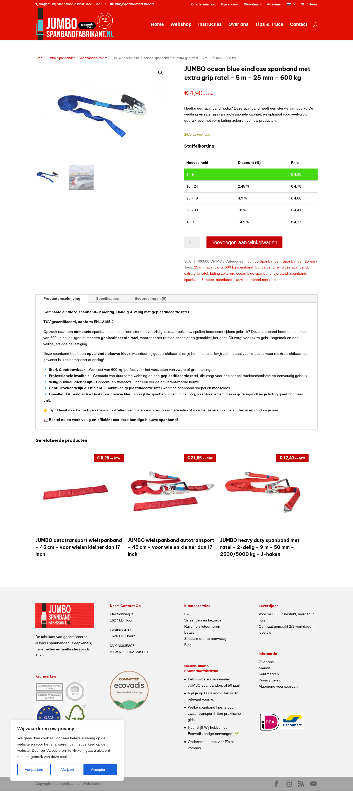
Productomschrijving (61, 298)
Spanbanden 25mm (93, 58)
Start (39, 58)
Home (157, 24)
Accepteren (100, 769)
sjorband (281, 273)
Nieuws (265, 668)
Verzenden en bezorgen (204, 620)
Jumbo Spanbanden (60, 58)
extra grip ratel (196, 273)
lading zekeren (222, 273)
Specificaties (107, 298)
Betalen (190, 632)
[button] (160, 73)
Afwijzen (67, 769)
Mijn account (230, 4)
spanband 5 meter (199, 280)
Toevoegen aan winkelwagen (244, 242)
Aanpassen (34, 769)
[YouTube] (313, 784)
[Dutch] (291, 5)
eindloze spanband (292, 267)
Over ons (238, 24)
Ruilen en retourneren (202, 626)
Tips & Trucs (269, 24)
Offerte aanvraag (203, 4)
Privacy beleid (270, 680)
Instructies (210, 24)
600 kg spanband (239, 267)
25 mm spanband (208, 267)
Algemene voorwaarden (278, 686)
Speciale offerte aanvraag (205, 638)
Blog (187, 645)
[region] (67, 750)
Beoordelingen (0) (150, 298)
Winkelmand (253, 4)
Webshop (181, 24)
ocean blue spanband (254, 273)
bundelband (265, 267)
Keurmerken (269, 674)
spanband (298, 273)
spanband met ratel (261, 280)
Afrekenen (274, 4)
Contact (298, 24)
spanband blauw (229, 280)
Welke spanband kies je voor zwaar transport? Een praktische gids (214, 713)
